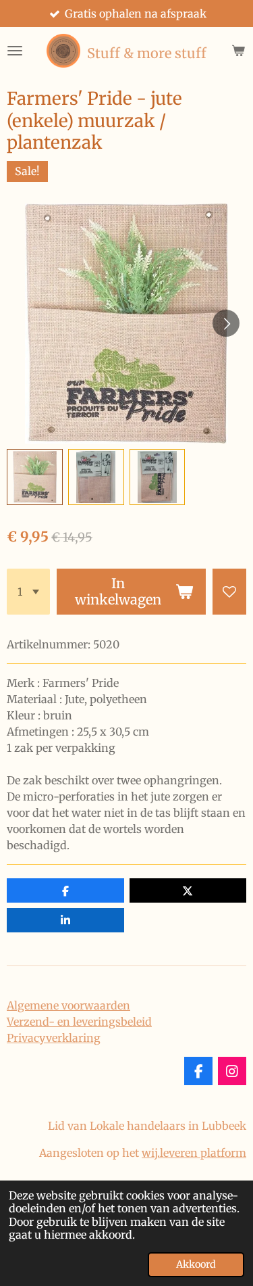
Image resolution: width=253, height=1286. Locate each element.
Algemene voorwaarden (68, 1005)
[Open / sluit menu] (15, 50)
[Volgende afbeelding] (226, 323)
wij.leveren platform (194, 1153)
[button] (35, 477)
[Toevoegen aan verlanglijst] (229, 592)
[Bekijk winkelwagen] (238, 50)
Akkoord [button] (196, 1264)
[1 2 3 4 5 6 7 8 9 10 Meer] (28, 592)
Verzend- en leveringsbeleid (79, 1021)
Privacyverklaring (54, 1038)
